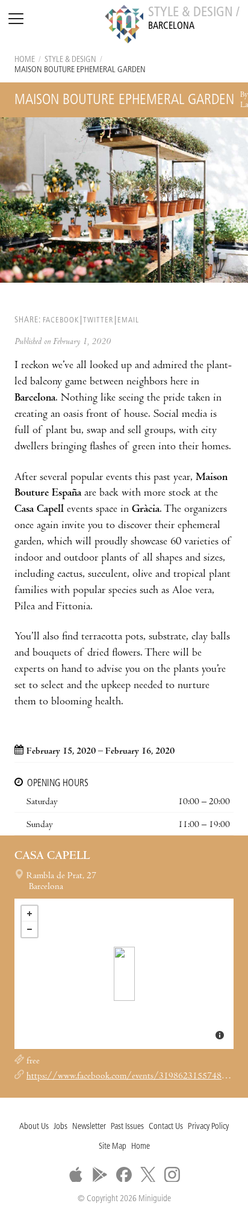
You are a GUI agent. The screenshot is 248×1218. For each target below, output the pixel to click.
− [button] (29, 929)
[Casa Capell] (124, 974)
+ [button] (29, 913)
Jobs (60, 1126)
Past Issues (127, 1126)
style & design (70, 59)
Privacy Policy (208, 1126)
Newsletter (89, 1126)
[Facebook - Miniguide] (124, 1175)
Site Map (112, 1146)
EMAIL (128, 320)
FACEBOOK (61, 320)
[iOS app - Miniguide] (75, 1175)
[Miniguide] (124, 26)
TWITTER (98, 320)
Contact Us (166, 1126)
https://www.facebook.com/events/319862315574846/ (131, 1076)
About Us (34, 1126)
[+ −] (124, 974)
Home (24, 59)
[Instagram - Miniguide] (172, 1175)
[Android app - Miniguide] (100, 1175)
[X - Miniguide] (148, 1175)
